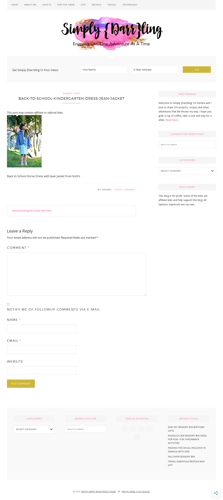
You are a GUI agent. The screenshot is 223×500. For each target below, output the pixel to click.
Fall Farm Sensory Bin (181, 456)
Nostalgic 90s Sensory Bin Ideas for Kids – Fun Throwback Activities (187, 439)
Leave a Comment (125, 189)
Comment (18, 247)
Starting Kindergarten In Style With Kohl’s (32, 210)
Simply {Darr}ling (111, 33)
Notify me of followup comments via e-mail (53, 309)
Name (14, 320)
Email (14, 341)
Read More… (173, 120)
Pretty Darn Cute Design (136, 491)
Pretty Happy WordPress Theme (98, 491)
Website (15, 361)
